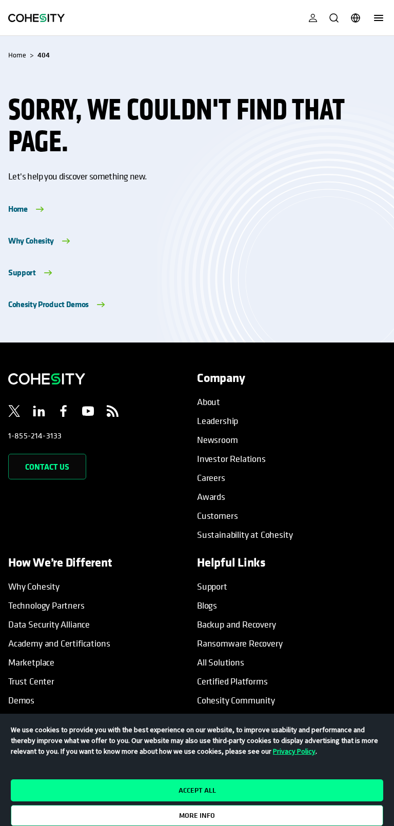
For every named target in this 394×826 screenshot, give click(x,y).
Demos (21, 700)
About (208, 402)
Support (22, 272)
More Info (197, 815)
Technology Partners (46, 605)
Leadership (217, 421)
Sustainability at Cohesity (245, 534)
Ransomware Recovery (240, 643)
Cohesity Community (236, 700)
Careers (211, 477)
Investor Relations (231, 459)
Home (18, 208)
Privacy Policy (294, 751)
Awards (211, 496)
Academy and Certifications (59, 643)
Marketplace (31, 662)
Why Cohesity (31, 240)
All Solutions (220, 662)
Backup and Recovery (236, 624)
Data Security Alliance (49, 624)
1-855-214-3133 (35, 435)
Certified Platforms (232, 681)
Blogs (207, 605)
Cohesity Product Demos (48, 304)
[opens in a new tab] (14, 412)
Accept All (197, 790)
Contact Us (47, 466)
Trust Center (31, 681)
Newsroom (217, 440)
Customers (217, 515)
